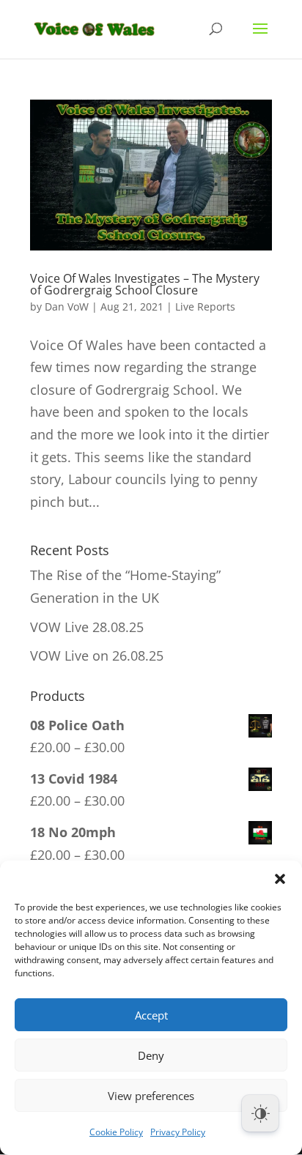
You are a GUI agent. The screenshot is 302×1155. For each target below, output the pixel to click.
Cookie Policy (116, 1132)
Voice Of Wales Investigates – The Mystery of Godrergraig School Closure (144, 284)
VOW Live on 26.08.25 (96, 655)
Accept (151, 1015)
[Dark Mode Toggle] (260, 1113)
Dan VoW (67, 306)
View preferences (151, 1095)
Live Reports (205, 306)
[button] (280, 879)
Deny (151, 1055)
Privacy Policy (177, 1132)
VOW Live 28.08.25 (87, 627)
